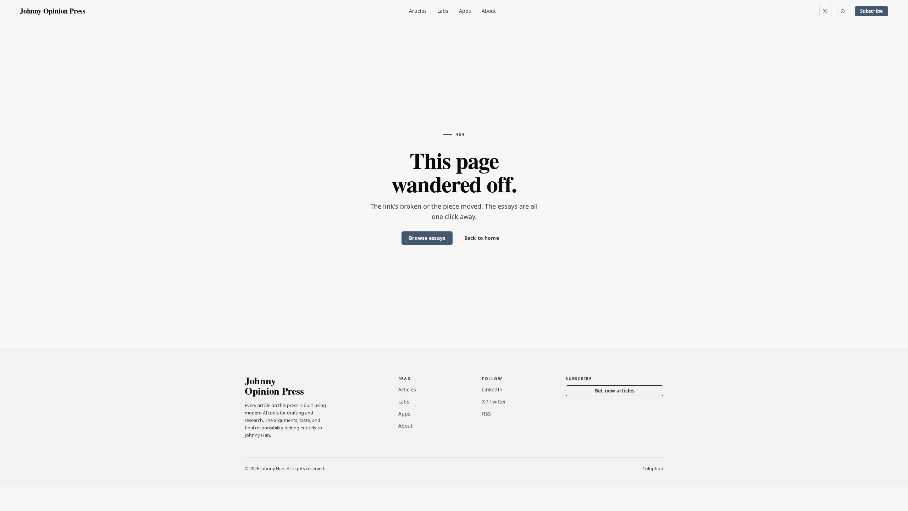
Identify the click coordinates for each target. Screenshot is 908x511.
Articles (418, 10)
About (489, 10)
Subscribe (871, 11)
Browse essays (427, 238)
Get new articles (614, 390)
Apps (465, 10)
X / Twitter (494, 401)
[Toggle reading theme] (825, 11)
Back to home (481, 238)
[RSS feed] (843, 11)
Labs (442, 10)
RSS (486, 413)
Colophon (652, 469)
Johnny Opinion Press (52, 11)
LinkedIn (492, 389)
